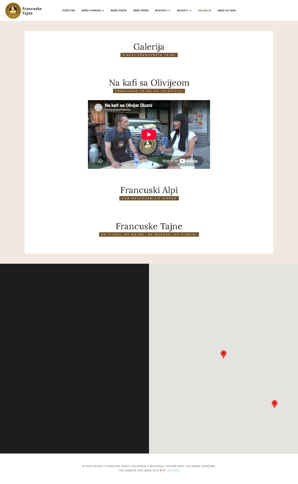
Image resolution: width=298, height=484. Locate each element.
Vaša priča (141, 10)
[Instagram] (63, 433)
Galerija (204, 10)
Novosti (161, 10)
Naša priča (119, 10)
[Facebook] (52, 433)
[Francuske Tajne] (23, 10)
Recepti (183, 10)
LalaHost (173, 470)
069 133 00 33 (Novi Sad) (58, 399)
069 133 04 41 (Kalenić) (56, 393)
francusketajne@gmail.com (59, 405)
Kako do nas (227, 10)
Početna (68, 10)
